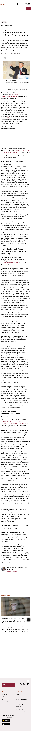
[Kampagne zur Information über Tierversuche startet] (15, 606)
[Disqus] (15, 655)
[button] (2, 3)
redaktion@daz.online (13, 571)
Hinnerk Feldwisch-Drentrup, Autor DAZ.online (17, 568)
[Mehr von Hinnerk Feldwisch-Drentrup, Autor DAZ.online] (3, 569)
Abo (29, 8)
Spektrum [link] (4, 22)
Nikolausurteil (5, 118)
